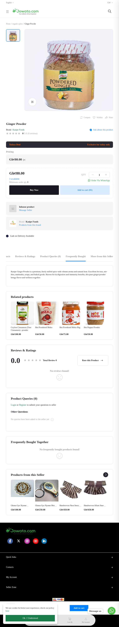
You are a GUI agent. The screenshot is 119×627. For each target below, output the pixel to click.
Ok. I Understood (30, 618)
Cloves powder (90, 327)
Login (13, 405)
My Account (11, 577)
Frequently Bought (76, 256)
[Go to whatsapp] (111, 611)
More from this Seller (102, 256)
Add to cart (85, 190)
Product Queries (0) (50, 256)
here (7, 611)
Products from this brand (30, 225)
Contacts (9, 567)
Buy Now (34, 190)
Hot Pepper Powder (67, 327)
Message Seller (25, 210)
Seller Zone (11, 587)
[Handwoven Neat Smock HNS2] (46, 490)
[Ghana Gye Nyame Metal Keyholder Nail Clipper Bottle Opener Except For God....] (22, 490)
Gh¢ (109, 3)
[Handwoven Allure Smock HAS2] (71, 488)
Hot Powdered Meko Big (45, 327)
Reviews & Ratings (25, 256)
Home (8, 24)
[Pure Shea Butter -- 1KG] (95, 491)
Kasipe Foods (18, 130)
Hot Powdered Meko (19, 327)
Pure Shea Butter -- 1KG (94, 505)
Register (22, 405)
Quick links (11, 557)
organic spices (17, 24)
